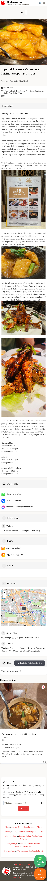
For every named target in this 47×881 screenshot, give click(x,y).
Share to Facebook (13, 548)
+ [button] (4, 592)
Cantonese (39, 91)
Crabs (5, 93)
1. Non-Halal (8, 91)
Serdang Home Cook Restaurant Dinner (27, 827)
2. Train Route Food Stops (24, 91)
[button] (2, 706)
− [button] (4, 596)
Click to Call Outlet (13, 500)
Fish (20, 93)
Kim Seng (7, 832)
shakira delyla (10, 836)
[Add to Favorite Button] (43, 687)
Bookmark (22, 12)
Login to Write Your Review (31, 663)
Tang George (12, 844)
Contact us (16, 877)
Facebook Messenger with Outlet (19, 507)
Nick (7, 827)
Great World (8, 88)
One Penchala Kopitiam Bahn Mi (30, 851)
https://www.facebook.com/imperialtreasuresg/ (20, 530)
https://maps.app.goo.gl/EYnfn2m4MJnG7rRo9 (20, 637)
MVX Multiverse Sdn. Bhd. (25, 865)
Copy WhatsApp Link (14, 554)
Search (23, 808)
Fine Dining (13, 93)
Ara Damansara (11, 747)
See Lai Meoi (9, 851)
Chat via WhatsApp (13, 494)
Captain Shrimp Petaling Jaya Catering (28, 832)
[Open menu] (44, 3)
